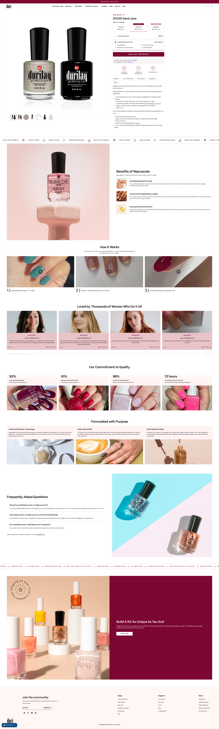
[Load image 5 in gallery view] (38, 117)
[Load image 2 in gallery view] (20, 117)
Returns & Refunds (204, 708)
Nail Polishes (121, 702)
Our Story (161, 702)
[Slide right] (104, 117)
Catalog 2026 (162, 711)
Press (160, 705)
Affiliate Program (204, 702)
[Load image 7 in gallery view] (51, 117)
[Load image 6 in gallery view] (45, 117)
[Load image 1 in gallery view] (13, 117)
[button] (69, 6)
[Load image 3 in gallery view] (26, 117)
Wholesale (202, 699)
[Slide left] (9, 117)
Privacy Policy (203, 711)
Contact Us (161, 699)
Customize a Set (122, 699)
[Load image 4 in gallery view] (32, 117)
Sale (119, 714)
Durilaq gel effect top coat (132, 123)
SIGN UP (47, 708)
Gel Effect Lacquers (123, 708)
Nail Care (120, 705)
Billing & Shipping (203, 705)
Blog (159, 708)
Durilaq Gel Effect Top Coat (153, 103)
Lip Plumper (121, 711)
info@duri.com (40, 534)
